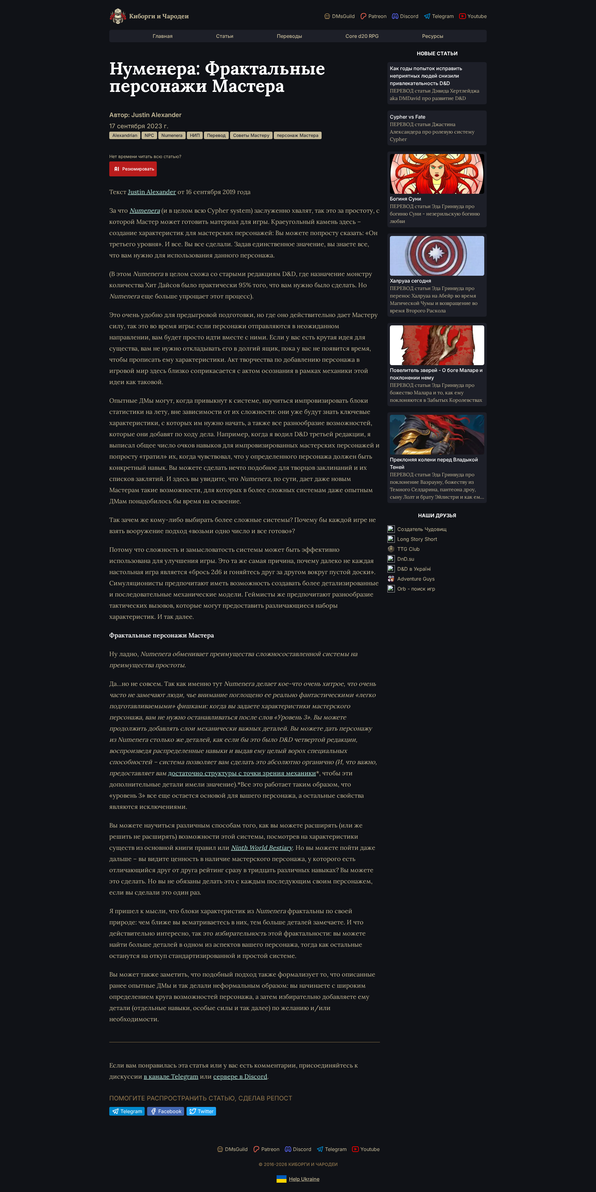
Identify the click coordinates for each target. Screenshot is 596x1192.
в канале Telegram (171, 1076)
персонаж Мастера (298, 135)
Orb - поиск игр (416, 589)
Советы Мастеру (251, 135)
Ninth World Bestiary (261, 847)
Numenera (172, 135)
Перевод (216, 135)
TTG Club (408, 549)
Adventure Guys (416, 579)
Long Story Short (417, 539)
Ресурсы (432, 36)
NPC (149, 135)
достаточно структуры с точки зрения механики (242, 773)
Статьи (224, 36)
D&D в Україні (414, 569)
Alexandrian (124, 135)
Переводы (289, 36)
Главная (163, 36)
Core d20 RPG (362, 36)
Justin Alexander (152, 192)
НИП (195, 135)
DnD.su (405, 559)
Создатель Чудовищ (421, 529)
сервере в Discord (240, 1076)
